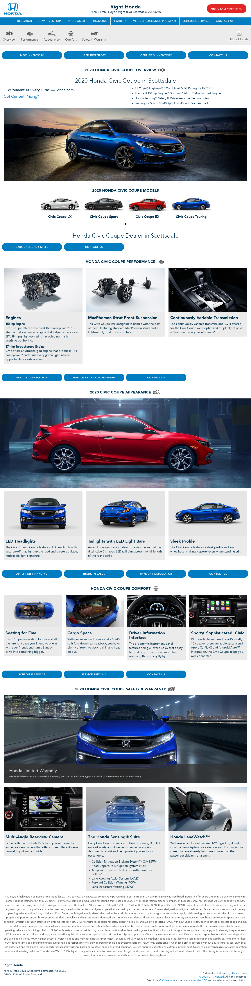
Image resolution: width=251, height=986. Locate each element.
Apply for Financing (32, 574)
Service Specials (94, 674)
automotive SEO (197, 980)
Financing (99, 21)
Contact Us (225, 21)
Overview (9, 39)
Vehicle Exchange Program (154, 21)
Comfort (71, 39)
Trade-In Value (94, 574)
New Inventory (50, 21)
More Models (239, 39)
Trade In (120, 21)
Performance (29, 39)
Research (24, 21)
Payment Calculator (156, 574)
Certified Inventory (156, 55)
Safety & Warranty (94, 39)
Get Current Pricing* (21, 97)
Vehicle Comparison (32, 377)
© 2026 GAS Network (212, 977)
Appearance (52, 39)
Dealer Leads (239, 973)
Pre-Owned (76, 21)
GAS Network (167, 980)
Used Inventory (94, 55)
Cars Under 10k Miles (32, 247)
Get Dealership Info (226, 9)
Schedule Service (196, 21)
